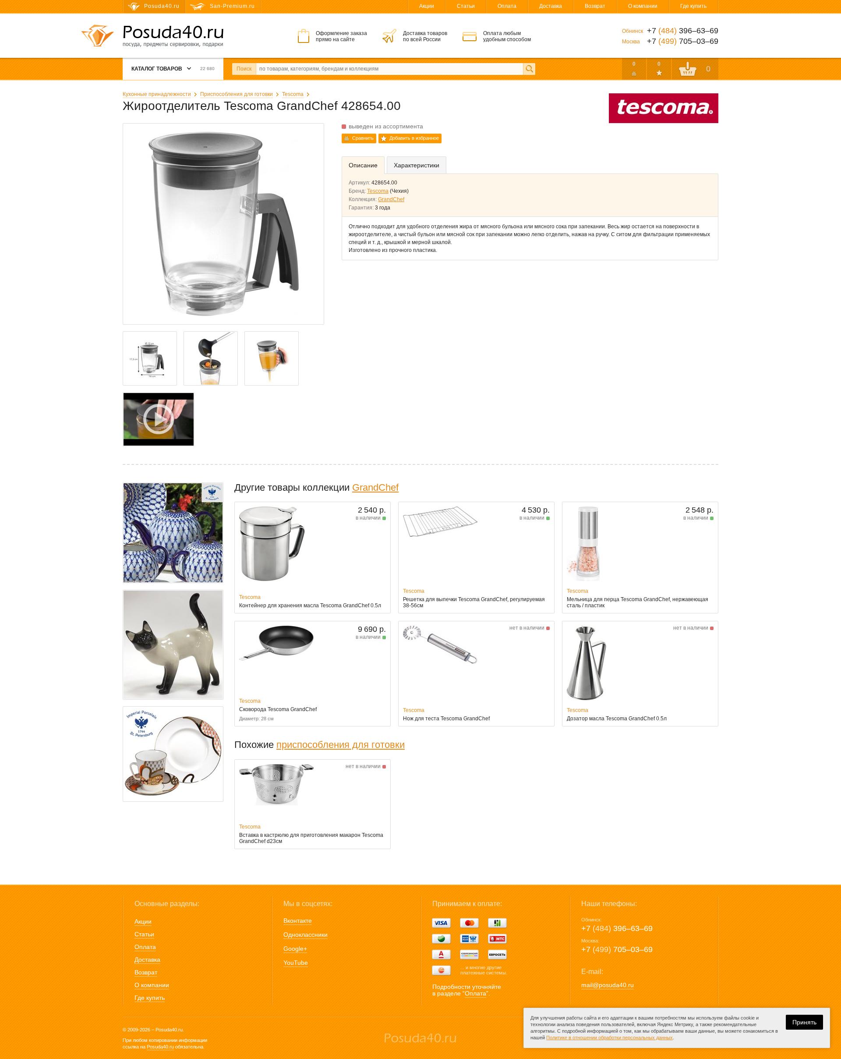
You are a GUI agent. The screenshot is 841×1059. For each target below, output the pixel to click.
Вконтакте (297, 920)
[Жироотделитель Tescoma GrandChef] (158, 419)
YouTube (295, 962)
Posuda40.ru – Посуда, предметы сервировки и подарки (173, 36)
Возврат (595, 6)
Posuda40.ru (160, 1046)
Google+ (295, 948)
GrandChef (391, 199)
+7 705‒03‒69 (617, 949)
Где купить (693, 6)
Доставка (550, 6)
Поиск (244, 69)
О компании (642, 6)
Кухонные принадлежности (157, 94)
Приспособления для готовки (236, 94)
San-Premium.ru (232, 6)
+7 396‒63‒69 (617, 928)
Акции (426, 6)
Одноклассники (305, 934)
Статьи (466, 6)
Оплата (507, 6)
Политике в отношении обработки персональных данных (609, 1037)
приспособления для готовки (340, 744)
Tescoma (293, 94)
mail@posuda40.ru (607, 984)
